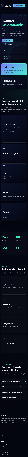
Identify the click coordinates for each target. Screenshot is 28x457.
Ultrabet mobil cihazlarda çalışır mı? (11, 386)
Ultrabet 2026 (4, 444)
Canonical (3, 446)
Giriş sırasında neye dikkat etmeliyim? (12, 392)
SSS (2, 436)
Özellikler (3, 434)
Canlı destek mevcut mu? (9, 397)
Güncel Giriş (19, 5)
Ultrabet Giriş (8, 40)
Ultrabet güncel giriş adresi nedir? (11, 381)
